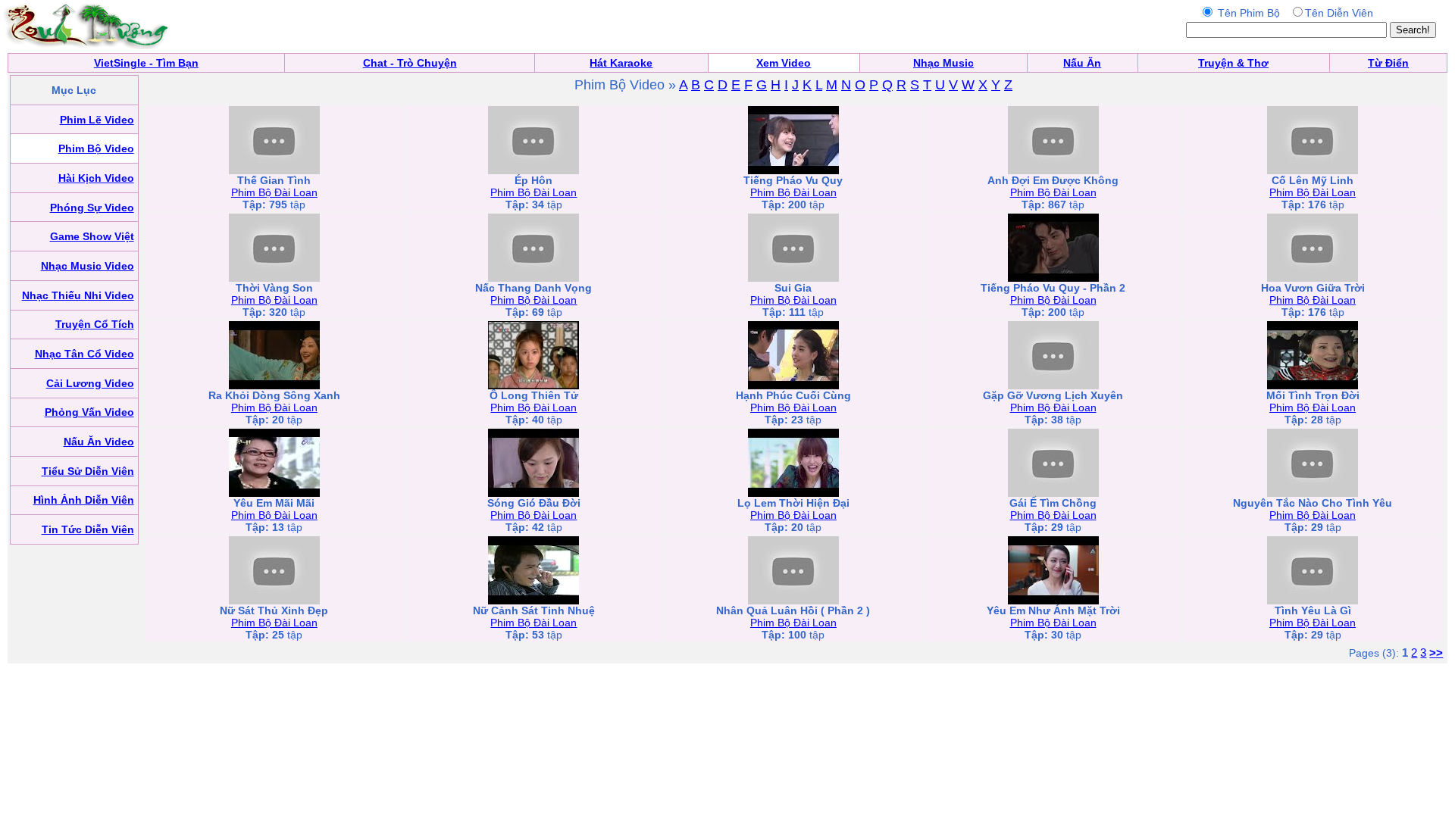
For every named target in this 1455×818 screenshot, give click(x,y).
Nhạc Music (943, 63)
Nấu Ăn (1082, 63)
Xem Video (783, 63)
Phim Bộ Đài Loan (274, 192)
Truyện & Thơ (1233, 63)
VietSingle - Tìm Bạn (146, 63)
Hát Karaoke (621, 63)
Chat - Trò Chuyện (410, 63)
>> (1436, 652)
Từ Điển (1388, 63)
